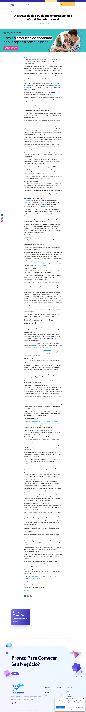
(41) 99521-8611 (33, 0)
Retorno (58, 692)
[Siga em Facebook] (12, 703)
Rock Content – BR (36, 578)
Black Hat (59, 213)
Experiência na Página (35, 345)
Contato (34, 4)
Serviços (47, 689)
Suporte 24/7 (59, 695)
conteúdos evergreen (29, 309)
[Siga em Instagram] (15, 703)
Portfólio (22, 4)
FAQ (68, 691)
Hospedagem (28, 4)
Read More (26, 590)
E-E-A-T (26, 360)
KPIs (46, 512)
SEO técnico (28, 237)
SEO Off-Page (28, 200)
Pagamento (58, 687)
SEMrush (48, 496)
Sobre (72, 709)
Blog (46, 695)
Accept (60, 707)
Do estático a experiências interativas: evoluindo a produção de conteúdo (42, 612)
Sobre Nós (47, 687)
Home (17, 4)
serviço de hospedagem (36, 146)
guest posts (46, 206)
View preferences (79, 707)
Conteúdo (13, 11)
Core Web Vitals (47, 350)
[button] (83, 698)
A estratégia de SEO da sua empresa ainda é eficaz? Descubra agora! (44, 576)
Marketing (57, 120)
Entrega (58, 689)
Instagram (69, 694)
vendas (41, 507)
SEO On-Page (40, 183)
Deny (70, 707)
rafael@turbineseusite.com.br (19, 0)
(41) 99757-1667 (35, 710)
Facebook (69, 696)
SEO (26, 57)
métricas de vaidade (41, 128)
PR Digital (37, 488)
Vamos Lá (15, 673)
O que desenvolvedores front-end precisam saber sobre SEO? (42, 423)
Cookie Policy (68, 709)
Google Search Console (40, 265)
